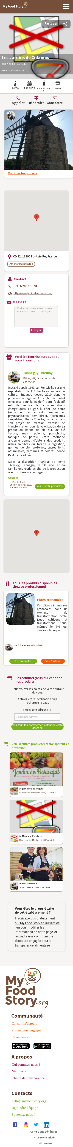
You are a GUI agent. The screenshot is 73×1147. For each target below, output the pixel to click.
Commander (23, 661)
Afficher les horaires (21, 263)
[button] (36, 217)
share (65, 23)
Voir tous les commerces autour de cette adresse (37, 726)
